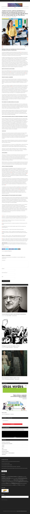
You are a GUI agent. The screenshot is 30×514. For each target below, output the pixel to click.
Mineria (17, 481)
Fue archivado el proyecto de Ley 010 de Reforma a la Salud (13, 429)
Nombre (3, 268)
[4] (11, 86)
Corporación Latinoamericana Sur (14, 5)
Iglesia (4, 481)
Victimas (3, 446)
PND (8, 483)
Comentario (4, 260)
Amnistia (7, 476)
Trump (19, 485)
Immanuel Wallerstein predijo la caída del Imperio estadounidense (14, 314)
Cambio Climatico (13, 476)
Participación (4, 483)
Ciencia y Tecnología (24, 476)
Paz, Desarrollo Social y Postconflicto (7, 443)
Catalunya (20, 476)
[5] (11, 172)
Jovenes (3, 445)
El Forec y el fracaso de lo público (5, 463)
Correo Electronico (5, 420)
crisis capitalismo (15, 478)
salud (14, 485)
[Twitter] (2, 471)
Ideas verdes (4, 412)
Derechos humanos (4, 449)
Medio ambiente (14, 481)
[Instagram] (4, 471)
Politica (13, 483)
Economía (7, 480)
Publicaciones (4, 454)
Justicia (6, 481)
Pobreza (10, 483)
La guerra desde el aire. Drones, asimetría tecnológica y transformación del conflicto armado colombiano (14, 468)
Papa (1, 483)
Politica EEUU (17, 483)
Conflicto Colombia (5, 478)
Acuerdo (3, 476)
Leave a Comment (14, 16)
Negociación (20, 481)
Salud (2, 448)
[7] (5, 184)
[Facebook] (6, 471)
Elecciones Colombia (18, 480)
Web (2, 276)
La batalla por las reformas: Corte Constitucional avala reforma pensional (10, 461)
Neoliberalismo (25, 481)
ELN (23, 480)
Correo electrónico (4, 272)
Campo (17, 476)
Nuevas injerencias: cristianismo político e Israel (10, 377)
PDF (2, 47)
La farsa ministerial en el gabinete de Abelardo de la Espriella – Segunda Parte (10, 466)
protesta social (22, 483)
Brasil (9, 476)
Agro (5, 476)
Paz (7, 483)
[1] (20, 52)
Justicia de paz (9, 481)
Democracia (20, 478)
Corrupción (11, 478)
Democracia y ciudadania (5, 451)
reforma (25, 483)
